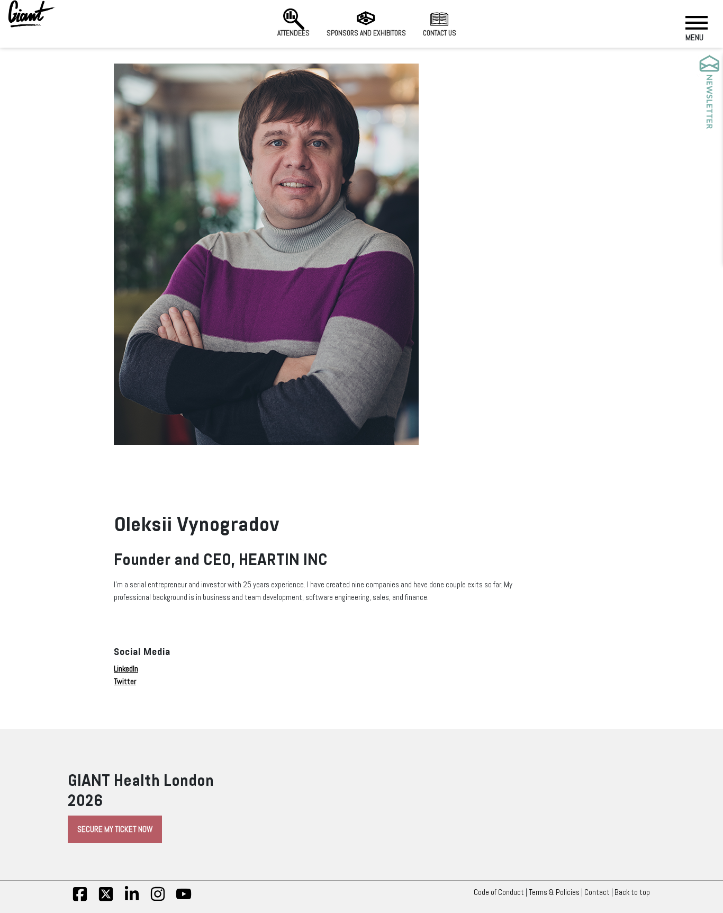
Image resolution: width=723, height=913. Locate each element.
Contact (597, 892)
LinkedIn (126, 669)
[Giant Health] (32, 14)
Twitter (125, 681)
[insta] (158, 899)
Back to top (632, 892)
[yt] (183, 899)
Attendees (293, 33)
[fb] (80, 899)
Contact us (439, 33)
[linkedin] (132, 899)
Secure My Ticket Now (114, 829)
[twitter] (106, 899)
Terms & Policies (554, 892)
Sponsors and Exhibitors (366, 33)
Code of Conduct (499, 892)
